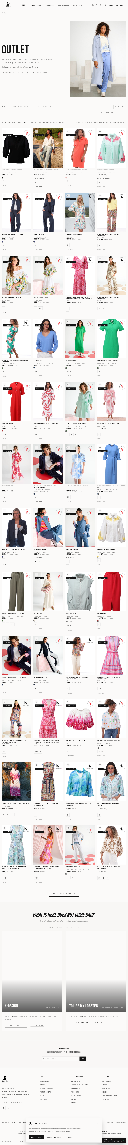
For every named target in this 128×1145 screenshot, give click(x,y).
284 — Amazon (39, 178)
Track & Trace (75, 1092)
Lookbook (50, 5)
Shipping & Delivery (76, 1088)
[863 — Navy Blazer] (34, 494)
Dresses (42, 1085)
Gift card (77, 5)
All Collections (44, 1081)
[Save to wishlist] (4, 131)
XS (67, 245)
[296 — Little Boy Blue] (34, 367)
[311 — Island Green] (98, 367)
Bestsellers (64, 5)
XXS (68, 497)
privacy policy (65, 1131)
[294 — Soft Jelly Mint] (66, 431)
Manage (70, 1137)
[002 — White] (98, 748)
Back (5, 13)
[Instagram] (4, 1108)
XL (67, 308)
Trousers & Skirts (45, 1092)
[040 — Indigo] (2, 241)
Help (111, 5)
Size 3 (100, 751)
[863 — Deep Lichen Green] (2, 620)
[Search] (93, 5)
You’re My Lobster (16, 1102)
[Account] (100, 5)
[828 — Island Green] (66, 367)
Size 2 (37, 371)
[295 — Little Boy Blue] (98, 494)
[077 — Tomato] (2, 431)
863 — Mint (69, 621)
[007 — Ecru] (34, 620)
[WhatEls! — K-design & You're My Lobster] (7, 5)
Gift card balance (76, 1096)
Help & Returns (75, 1081)
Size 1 (5, 434)
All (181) (6, 107)
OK (83, 1058)
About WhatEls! (106, 1081)
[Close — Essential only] (98, 1123)
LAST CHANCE (36, 5)
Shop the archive (16, 1025)
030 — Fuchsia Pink (103, 178)
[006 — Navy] (34, 685)
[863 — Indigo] (2, 556)
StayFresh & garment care (109, 1096)
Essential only (54, 1137)
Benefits (73, 1099)
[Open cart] (105, 5)
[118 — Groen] (2, 368)
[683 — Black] (2, 177)
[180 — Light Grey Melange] (66, 874)
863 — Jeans (70, 557)
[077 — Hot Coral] (66, 177)
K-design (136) (45, 107)
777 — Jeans (38, 557)
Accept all (36, 1137)
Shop (23, 5)
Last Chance (43, 1099)
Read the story (37, 1025)
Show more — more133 (64, 894)
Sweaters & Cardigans (46, 1088)
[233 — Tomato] (98, 620)
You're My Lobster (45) (24, 107)
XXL (40, 308)
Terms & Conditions (24, 1141)
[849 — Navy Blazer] (2, 685)
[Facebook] (9, 1108)
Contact (73, 1103)
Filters (121, 107)
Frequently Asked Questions (79, 1085)
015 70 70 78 (110, 1123)
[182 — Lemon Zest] (98, 556)
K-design (4, 1102)
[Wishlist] (97, 5)
